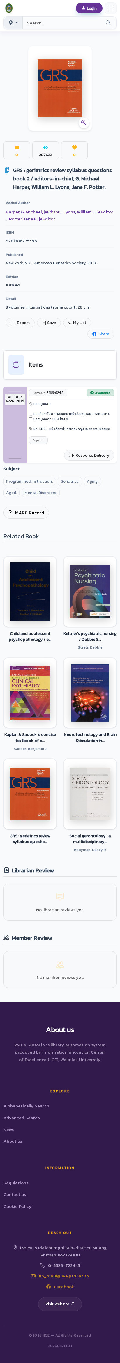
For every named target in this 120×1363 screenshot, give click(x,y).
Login (92, 8)
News (8, 1129)
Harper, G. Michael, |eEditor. (33, 211)
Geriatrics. (69, 481)
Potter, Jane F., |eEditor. (32, 218)
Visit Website (57, 1304)
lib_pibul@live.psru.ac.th (63, 1275)
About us (12, 1141)
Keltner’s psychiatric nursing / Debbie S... (90, 636)
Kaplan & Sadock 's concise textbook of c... (30, 737)
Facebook (63, 1286)
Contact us (14, 1194)
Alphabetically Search (26, 1105)
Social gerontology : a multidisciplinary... (90, 839)
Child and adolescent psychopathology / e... (30, 636)
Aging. (92, 481)
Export (23, 323)
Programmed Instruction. (29, 481)
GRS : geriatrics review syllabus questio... (30, 839)
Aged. (11, 493)
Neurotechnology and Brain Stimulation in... (90, 737)
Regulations (15, 1182)
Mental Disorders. (40, 493)
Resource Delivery (92, 455)
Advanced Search (21, 1117)
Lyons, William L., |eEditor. (88, 211)
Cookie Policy (17, 1206)
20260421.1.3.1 (60, 1345)
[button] (9, 8)
